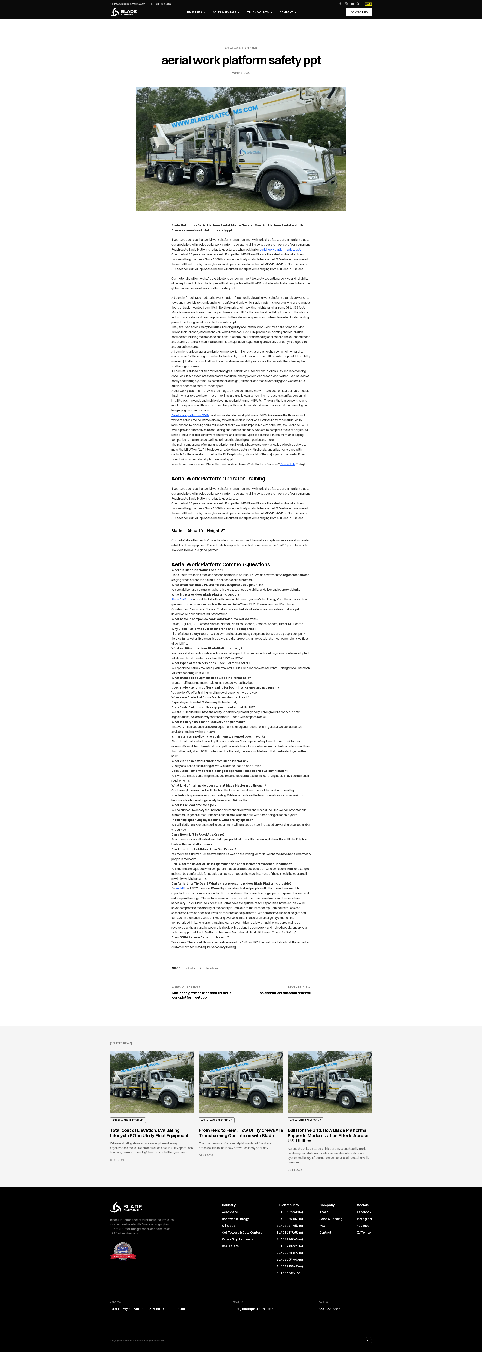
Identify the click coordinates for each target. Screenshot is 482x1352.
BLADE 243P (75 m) (290, 1246)
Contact (325, 1232)
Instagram (364, 1219)
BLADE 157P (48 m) (290, 1212)
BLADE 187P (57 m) (290, 1225)
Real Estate (230, 1246)
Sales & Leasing (330, 1219)
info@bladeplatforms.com (129, 3)
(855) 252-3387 (163, 3)
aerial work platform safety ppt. (280, 249)
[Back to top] (368, 1340)
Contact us (359, 12)
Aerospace (230, 1212)
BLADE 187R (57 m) (290, 1232)
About (323, 1212)
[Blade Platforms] (123, 12)
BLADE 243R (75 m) (290, 1253)
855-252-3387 (329, 1309)
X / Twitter (364, 1232)
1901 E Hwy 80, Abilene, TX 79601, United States (147, 1309)
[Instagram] (346, 3)
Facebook (212, 968)
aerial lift (181, 888)
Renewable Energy (235, 1219)
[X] (358, 3)
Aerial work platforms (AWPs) (190, 415)
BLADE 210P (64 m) (290, 1239)
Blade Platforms (182, 599)
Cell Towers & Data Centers (242, 1232)
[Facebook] (340, 3)
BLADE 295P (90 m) (290, 1259)
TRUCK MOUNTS (258, 12)
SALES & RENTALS (224, 12)
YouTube (363, 1225)
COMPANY (286, 12)
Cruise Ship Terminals (237, 1239)
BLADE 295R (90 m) (290, 1266)
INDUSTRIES (194, 12)
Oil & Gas (228, 1225)
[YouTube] (352, 3)
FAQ (322, 1225)
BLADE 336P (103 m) (291, 1273)
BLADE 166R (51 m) (290, 1219)
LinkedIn (190, 968)
